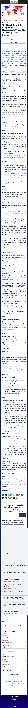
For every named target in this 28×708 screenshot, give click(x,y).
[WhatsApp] (3, 46)
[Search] (26, 2)
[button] (2, 2)
